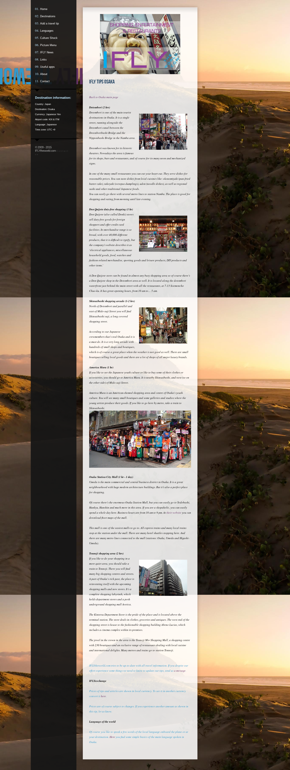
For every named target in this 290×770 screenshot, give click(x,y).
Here (112, 737)
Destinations (47, 16)
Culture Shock (49, 38)
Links (43, 59)
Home (43, 9)
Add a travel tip (49, 23)
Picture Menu (48, 45)
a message (180, 671)
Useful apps (47, 66)
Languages (46, 30)
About (43, 74)
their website (173, 512)
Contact (45, 81)
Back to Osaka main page (103, 97)
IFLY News (46, 52)
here (103, 696)
